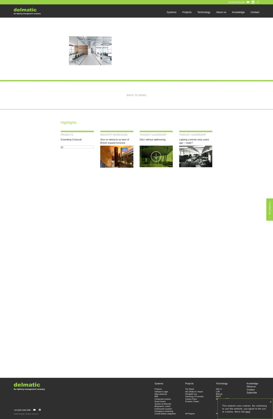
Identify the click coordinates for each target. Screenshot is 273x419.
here (248, 411)
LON (218, 392)
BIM (156, 396)
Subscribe (252, 392)
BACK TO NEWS (136, 95)
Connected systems (163, 399)
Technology (222, 383)
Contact (251, 389)
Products (158, 389)
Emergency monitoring (164, 411)
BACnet (219, 394)
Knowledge (252, 383)
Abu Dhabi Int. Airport (194, 392)
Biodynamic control (162, 406)
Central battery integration (165, 414)
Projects (189, 383)
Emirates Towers (192, 401)
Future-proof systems (163, 409)
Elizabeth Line (191, 394)
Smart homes (160, 401)
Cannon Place (191, 399)
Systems (159, 383)
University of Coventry (194, 396)
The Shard (189, 389)
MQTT (218, 396)
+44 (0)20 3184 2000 (236, 2)
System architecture (163, 404)
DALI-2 (219, 389)
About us (251, 386)
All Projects (190, 414)
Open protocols (161, 394)
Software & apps (161, 392)
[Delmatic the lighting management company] (29, 11)
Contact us (269, 208)
